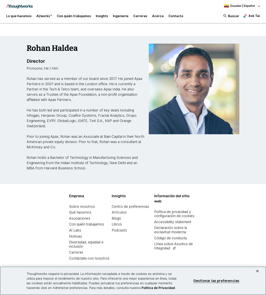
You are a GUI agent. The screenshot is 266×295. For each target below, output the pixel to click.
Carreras (76, 252)
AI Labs (75, 230)
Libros (117, 224)
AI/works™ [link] (44, 16)
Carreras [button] (140, 16)
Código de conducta (170, 238)
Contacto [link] (175, 16)
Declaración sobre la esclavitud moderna (170, 230)
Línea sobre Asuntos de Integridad (173, 246)
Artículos (119, 212)
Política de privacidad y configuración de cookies (174, 214)
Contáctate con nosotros (89, 258)
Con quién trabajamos (86, 224)
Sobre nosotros (82, 206)
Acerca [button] (158, 16)
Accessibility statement (172, 222)
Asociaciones (79, 218)
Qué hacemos (80, 212)
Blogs (116, 218)
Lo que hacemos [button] (19, 16)
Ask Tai (254, 16)
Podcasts (119, 230)
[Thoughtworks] (19, 4)
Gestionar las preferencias (216, 281)
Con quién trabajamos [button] (74, 16)
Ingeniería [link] (120, 16)
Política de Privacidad (158, 288)
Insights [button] (102, 16)
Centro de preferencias (130, 206)
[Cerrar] (257, 271)
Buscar (233, 16)
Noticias (75, 236)
